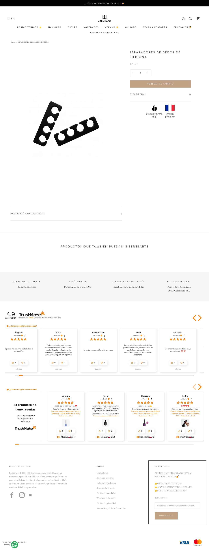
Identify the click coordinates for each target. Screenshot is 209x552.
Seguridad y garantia (106, 488)
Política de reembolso (106, 493)
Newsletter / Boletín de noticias (111, 508)
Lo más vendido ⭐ (29, 27)
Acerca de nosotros (105, 478)
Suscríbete (166, 515)
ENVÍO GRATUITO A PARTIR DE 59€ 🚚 (104, 3)
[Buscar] (190, 18)
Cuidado (131, 27)
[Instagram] (22, 495)
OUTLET (72, 27)
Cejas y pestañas (155, 27)
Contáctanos (102, 473)
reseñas (45, 317)
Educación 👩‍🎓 (183, 27)
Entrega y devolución (106, 483)
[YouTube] (30, 495)
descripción (138, 94)
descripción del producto (28, 213)
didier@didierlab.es (26, 287)
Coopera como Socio (104, 33)
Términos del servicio (106, 498)
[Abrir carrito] (197, 18)
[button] (194, 318)
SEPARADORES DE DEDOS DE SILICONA (33, 42)
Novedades (91, 27)
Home (13, 42)
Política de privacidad (106, 503)
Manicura (54, 27)
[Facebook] (12, 495)
